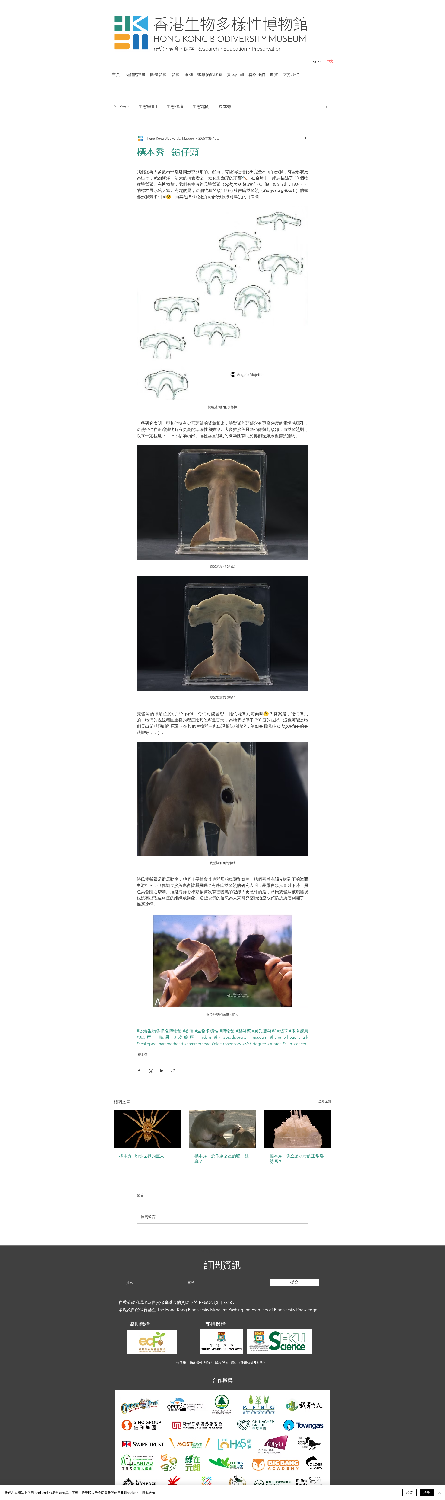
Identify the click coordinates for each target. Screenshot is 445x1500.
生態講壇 (175, 106)
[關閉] (439, 1492)
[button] (325, 107)
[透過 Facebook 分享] (139, 1070)
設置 (409, 1492)
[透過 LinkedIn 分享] (161, 1070)
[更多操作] (305, 138)
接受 (426, 1492)
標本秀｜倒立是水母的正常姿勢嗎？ (297, 1158)
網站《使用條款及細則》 (249, 1363)
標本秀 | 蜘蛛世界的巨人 (141, 1155)
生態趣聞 (201, 106)
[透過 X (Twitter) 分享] (150, 1070)
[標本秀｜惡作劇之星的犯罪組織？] (222, 1129)
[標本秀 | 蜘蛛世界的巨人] (147, 1129)
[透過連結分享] (173, 1070)
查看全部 (324, 1101)
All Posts (121, 106)
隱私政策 (148, 1492)
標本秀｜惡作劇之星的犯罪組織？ (221, 1158)
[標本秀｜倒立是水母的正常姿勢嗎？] (297, 1129)
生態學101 (148, 106)
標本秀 (225, 106)
